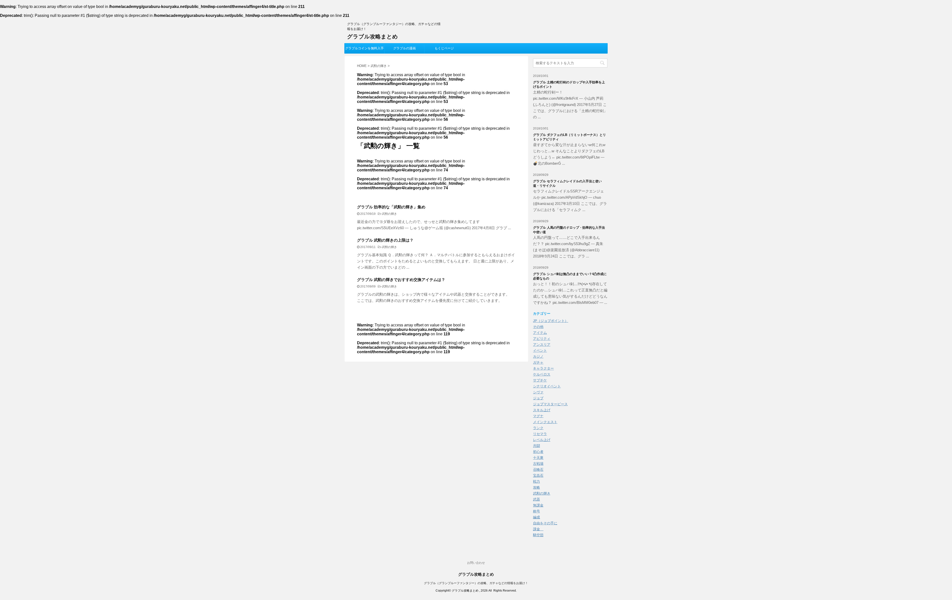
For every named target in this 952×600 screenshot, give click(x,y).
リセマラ (540, 434)
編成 (536, 517)
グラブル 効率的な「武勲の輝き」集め (391, 207)
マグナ (538, 416)
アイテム (540, 333)
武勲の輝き (389, 214)
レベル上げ (541, 440)
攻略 (536, 487)
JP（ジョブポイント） (550, 321)
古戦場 (538, 464)
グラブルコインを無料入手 (364, 48)
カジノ (538, 356)
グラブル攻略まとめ (372, 36)
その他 (538, 327)
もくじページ (444, 48)
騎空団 (538, 535)
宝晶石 (538, 475)
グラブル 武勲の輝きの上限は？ (385, 240)
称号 (536, 511)
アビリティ (541, 339)
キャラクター (543, 368)
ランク (538, 428)
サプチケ (540, 380)
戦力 (536, 481)
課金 (538, 529)
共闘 (536, 446)
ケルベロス (541, 374)
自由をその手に (545, 523)
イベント (540, 350)
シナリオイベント (547, 386)
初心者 (538, 452)
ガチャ (538, 362)
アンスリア (541, 345)
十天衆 (538, 458)
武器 (536, 499)
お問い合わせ (476, 563)
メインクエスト (545, 422)
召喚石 (538, 470)
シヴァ (538, 392)
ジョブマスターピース (550, 404)
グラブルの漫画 (404, 48)
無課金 (538, 505)
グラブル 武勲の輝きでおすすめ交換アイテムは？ (401, 280)
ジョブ (538, 398)
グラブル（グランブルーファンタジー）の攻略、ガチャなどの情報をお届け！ (476, 583)
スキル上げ (541, 410)
